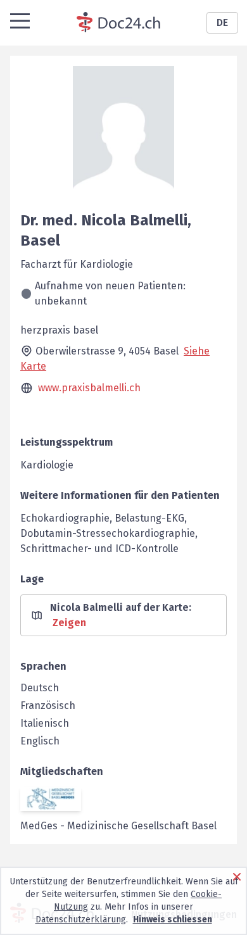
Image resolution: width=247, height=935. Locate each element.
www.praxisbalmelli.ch (89, 388)
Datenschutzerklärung (80, 919)
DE (222, 22)
